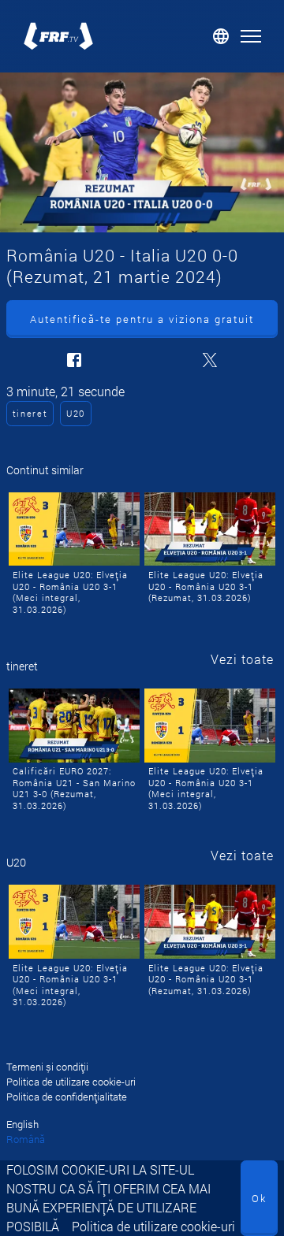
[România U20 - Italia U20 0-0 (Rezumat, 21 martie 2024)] (142, 152)
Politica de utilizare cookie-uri (153, 1226)
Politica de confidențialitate (66, 1096)
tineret (30, 413)
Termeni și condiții (47, 1066)
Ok (259, 1198)
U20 (75, 413)
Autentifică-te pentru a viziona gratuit (142, 319)
